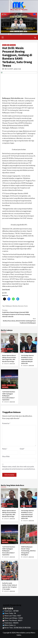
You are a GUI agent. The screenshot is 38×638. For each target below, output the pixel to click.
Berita (4, 45)
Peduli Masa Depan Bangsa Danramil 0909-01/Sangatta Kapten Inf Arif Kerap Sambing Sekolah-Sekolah (16, 313)
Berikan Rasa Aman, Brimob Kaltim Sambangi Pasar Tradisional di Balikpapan (19, 321)
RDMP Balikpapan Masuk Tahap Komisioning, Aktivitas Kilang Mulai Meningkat (28, 551)
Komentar (6, 423)
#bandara (15, 306)
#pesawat (21, 306)
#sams (26, 306)
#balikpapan (8, 306)
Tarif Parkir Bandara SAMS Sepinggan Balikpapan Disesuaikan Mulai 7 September (8, 396)
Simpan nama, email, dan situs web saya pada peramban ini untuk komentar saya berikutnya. (18, 468)
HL (8, 45)
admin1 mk (17, 69)
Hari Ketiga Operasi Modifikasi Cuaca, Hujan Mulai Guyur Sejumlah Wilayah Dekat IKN (27, 359)
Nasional (4, 351)
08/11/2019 (9, 69)
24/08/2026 (6, 363)
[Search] (35, 37)
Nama (4, 449)
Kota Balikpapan (11, 385)
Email (22, 449)
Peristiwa (12, 45)
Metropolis (10, 349)
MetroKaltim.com (22, 633)
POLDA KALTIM (5, 578)
